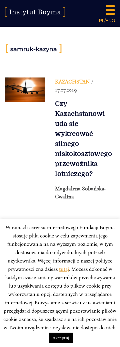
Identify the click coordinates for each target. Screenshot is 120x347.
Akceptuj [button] (61, 337)
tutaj (64, 269)
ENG (110, 20)
